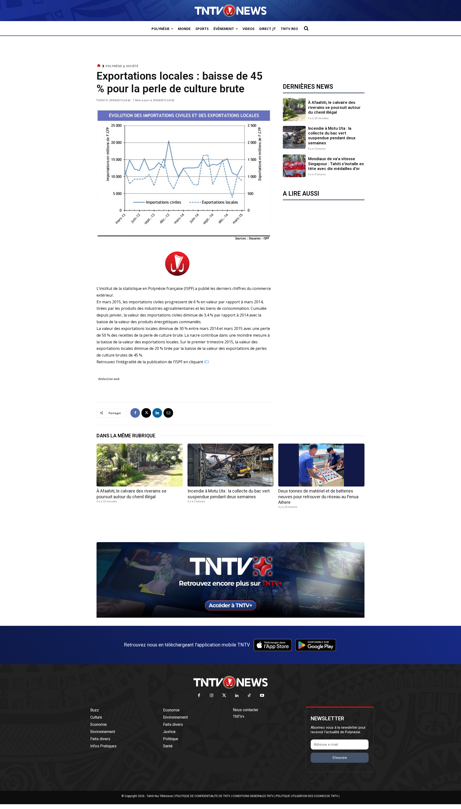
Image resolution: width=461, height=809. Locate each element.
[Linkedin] (157, 413)
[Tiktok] (249, 696)
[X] (146, 413)
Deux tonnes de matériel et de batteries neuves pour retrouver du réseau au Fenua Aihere (318, 496)
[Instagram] (211, 696)
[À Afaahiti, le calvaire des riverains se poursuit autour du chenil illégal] (294, 109)
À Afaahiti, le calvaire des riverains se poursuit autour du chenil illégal (334, 107)
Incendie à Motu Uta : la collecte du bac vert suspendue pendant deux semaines (332, 135)
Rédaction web (109, 379)
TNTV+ (238, 716)
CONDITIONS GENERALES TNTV (253, 796)
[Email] (168, 413)
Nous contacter (245, 710)
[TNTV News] (230, 682)
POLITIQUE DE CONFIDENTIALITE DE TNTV (202, 796)
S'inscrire (340, 758)
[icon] (99, 66)
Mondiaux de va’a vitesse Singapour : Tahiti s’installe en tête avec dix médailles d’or (336, 163)
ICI (206, 361)
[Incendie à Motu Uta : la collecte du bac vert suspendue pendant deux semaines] (294, 137)
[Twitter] (224, 696)
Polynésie (114, 66)
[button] (306, 28)
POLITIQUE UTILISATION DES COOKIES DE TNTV (307, 796)
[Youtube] (262, 696)
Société (132, 66)
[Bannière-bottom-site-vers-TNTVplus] (230, 616)
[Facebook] (135, 413)
